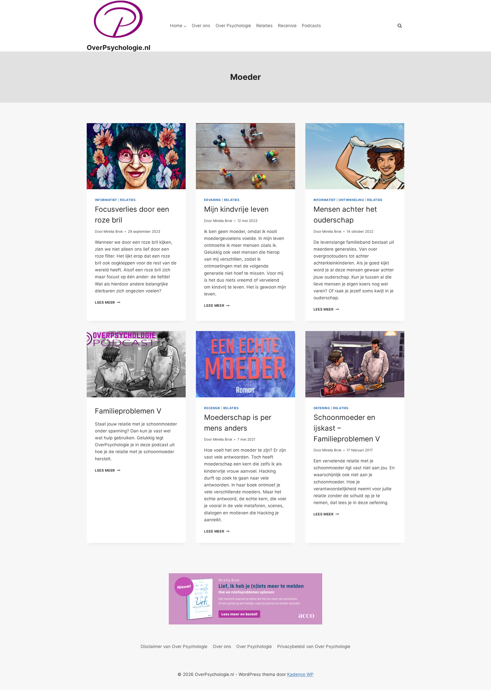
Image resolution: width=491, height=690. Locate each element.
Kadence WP (300, 674)
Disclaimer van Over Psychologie (174, 646)
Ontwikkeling (351, 200)
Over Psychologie (233, 25)
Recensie (287, 25)
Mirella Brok (113, 231)
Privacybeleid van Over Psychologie (313, 646)
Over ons (201, 25)
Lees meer (107, 302)
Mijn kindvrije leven (236, 209)
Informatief (106, 200)
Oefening (322, 408)
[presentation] (136, 156)
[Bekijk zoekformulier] (399, 25)
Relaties (264, 25)
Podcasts (311, 25)
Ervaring (212, 200)
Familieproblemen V (128, 411)
